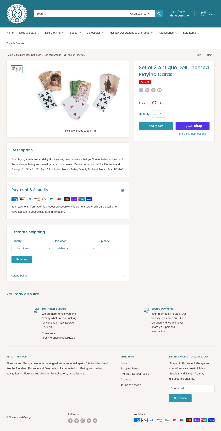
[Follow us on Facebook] (70, 420)
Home (10, 32)
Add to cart (156, 125)
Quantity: (144, 113)
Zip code (104, 241)
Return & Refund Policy (135, 374)
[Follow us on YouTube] (95, 420)
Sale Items (189, 32)
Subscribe (180, 398)
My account (178, 15)
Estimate (21, 259)
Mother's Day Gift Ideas (28, 54)
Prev (198, 54)
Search (125, 363)
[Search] (159, 13)
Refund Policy (19, 275)
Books (73, 32)
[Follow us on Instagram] (82, 420)
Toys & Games (15, 43)
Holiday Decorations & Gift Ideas (129, 32)
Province (60, 241)
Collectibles (94, 32)
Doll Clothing (53, 32)
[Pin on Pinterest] (147, 90)
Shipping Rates (130, 368)
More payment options (192, 133)
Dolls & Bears (27, 32)
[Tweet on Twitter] (153, 90)
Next (209, 54)
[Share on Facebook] (141, 90)
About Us (126, 379)
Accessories (166, 32)
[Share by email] (159, 90)
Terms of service (131, 385)
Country (16, 241)
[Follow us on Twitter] (76, 420)
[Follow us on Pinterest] (89, 420)
